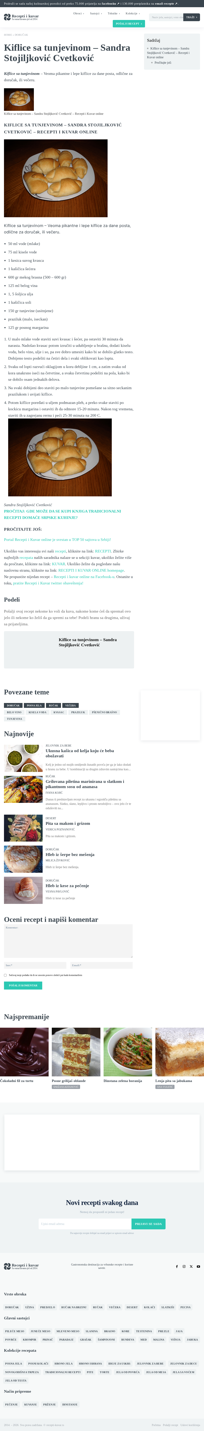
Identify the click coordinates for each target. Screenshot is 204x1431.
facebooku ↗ (111, 3)
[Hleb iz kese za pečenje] (23, 890)
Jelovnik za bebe (59, 745)
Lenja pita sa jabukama (173, 1081)
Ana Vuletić (165, 1087)
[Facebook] (63, 654)
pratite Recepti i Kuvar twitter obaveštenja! (48, 583)
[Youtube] (198, 1266)
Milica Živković (58, 860)
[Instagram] (184, 1266)
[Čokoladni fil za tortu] (24, 1052)
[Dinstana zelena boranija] (128, 1052)
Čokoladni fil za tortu (16, 1081)
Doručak (21, 34)
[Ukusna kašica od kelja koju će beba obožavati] (23, 758)
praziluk (78, 712)
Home (8, 34)
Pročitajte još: (163, 62)
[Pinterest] (81, 654)
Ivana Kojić (54, 792)
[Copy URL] (118, 654)
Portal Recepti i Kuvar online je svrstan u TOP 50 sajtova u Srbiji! (57, 539)
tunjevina (14, 719)
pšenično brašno (104, 712)
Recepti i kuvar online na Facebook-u (84, 576)
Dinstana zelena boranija (123, 1081)
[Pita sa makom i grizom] (23, 828)
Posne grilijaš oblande (69, 1081)
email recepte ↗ (166, 3)
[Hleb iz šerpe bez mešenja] (23, 859)
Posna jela (34, 705)
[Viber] (99, 654)
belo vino (14, 712)
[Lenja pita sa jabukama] (179, 1052)
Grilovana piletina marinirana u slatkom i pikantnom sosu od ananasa (85, 784)
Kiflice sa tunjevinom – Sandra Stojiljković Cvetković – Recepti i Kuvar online (168, 53)
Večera (70, 705)
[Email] (109, 654)
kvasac (59, 712)
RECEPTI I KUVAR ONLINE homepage (91, 570)
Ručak (53, 705)
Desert (51, 818)
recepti (60, 551)
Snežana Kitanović (65, 1087)
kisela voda (38, 712)
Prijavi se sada (148, 1224)
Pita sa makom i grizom (68, 823)
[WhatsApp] (90, 654)
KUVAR (58, 564)
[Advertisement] (170, 715)
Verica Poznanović (60, 829)
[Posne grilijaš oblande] (76, 1052)
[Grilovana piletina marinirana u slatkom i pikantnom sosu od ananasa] (23, 789)
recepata (26, 557)
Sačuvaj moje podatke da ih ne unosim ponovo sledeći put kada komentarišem (45, 975)
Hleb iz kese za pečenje (67, 885)
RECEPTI (103, 551)
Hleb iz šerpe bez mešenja (70, 854)
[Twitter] (72, 654)
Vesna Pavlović (57, 891)
